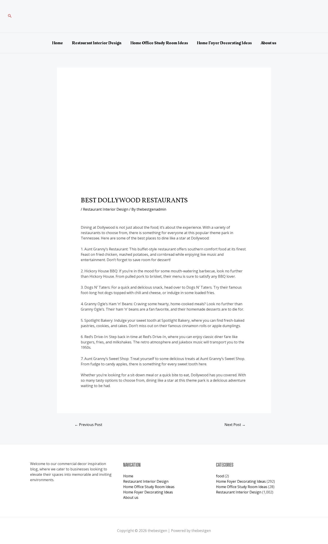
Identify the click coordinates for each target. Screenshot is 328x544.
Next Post (234, 424)
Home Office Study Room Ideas (159, 43)
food (220, 476)
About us (268, 43)
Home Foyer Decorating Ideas (224, 43)
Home (57, 43)
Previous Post (88, 424)
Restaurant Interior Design (96, 43)
